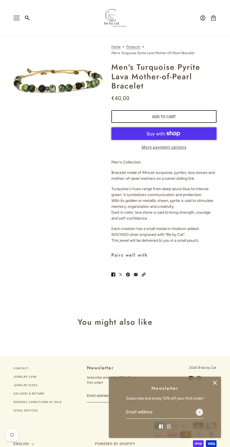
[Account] (203, 18)
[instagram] (169, 426)
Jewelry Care (25, 376)
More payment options (164, 147)
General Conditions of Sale (37, 402)
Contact (21, 368)
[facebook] (161, 426)
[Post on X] (120, 274)
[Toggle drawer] (16, 18)
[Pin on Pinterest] (128, 274)
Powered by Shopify (115, 444)
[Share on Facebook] (113, 274)
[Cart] (213, 18)
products (133, 47)
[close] (215, 383)
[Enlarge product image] (57, 80)
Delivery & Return (28, 393)
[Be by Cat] (115, 18)
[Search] (27, 18)
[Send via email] (136, 274)
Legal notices (25, 410)
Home (116, 47)
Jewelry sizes (25, 385)
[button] (143, 274)
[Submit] (199, 412)
